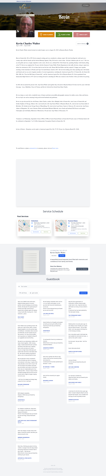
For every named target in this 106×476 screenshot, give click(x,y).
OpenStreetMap (54, 472)
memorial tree (33, 148)
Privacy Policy (49, 469)
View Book (53, 255)
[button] (24, 224)
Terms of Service (57, 469)
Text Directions (36, 231)
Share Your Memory (82, 269)
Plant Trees (46, 231)
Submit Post (83, 293)
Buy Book (62, 255)
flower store (55, 148)
